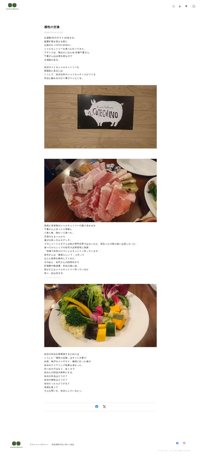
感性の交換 (52, 27)
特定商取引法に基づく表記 (63, 444)
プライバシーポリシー (39, 444)
